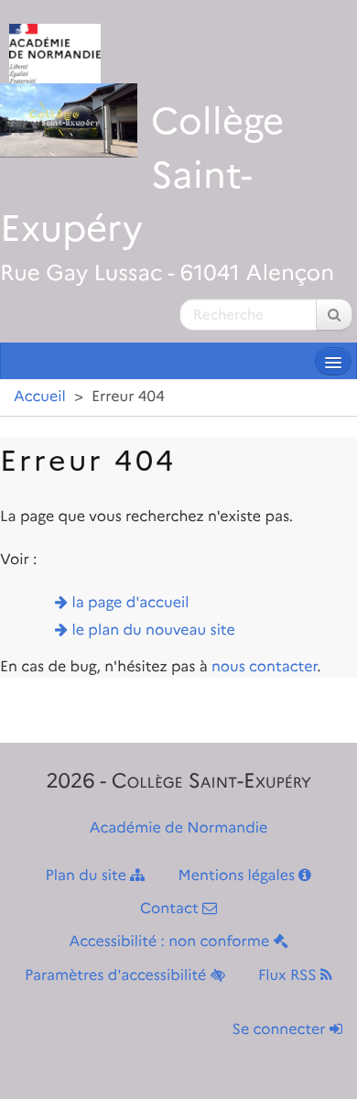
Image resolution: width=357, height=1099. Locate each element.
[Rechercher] (334, 315)
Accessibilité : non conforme (171, 942)
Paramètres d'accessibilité (118, 976)
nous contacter (264, 667)
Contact (171, 909)
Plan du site (88, 876)
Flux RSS (289, 976)
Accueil (40, 397)
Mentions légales (238, 876)
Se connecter (281, 1030)
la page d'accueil (130, 603)
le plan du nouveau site (153, 630)
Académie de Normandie (179, 828)
